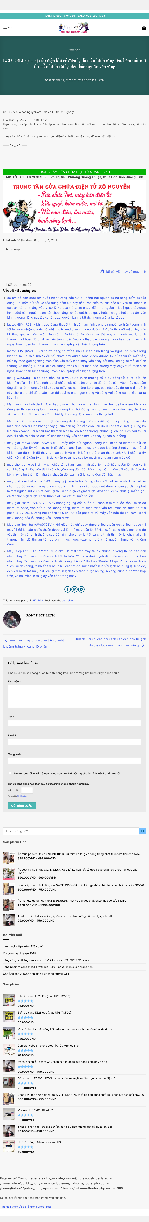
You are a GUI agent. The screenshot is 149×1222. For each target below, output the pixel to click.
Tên (11, 716)
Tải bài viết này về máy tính (125, 271)
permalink (67, 600)
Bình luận (14, 681)
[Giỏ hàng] (144, 27)
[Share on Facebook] (67, 589)
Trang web (14, 754)
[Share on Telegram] (81, 589)
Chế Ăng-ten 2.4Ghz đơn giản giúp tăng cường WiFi (36, 973)
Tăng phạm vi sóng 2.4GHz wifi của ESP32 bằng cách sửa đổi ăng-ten (48, 966)
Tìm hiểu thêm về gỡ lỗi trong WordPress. (26, 1206)
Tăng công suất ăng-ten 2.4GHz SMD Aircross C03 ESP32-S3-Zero (46, 960)
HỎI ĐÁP (74, 50)
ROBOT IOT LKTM (93, 80)
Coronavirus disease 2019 (19, 953)
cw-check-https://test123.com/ (23, 946)
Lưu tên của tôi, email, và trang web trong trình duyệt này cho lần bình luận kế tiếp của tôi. (67, 773)
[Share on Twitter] (74, 589)
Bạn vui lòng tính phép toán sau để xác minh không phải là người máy (48, 784)
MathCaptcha (22, 796)
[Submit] (142, 831)
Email (12, 735)
